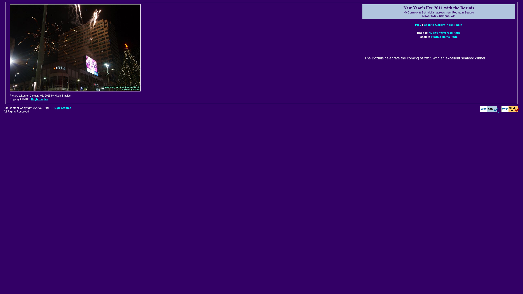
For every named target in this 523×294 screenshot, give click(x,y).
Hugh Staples (39, 99)
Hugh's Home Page (444, 36)
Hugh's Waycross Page (444, 32)
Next (459, 24)
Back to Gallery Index (439, 24)
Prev (418, 24)
